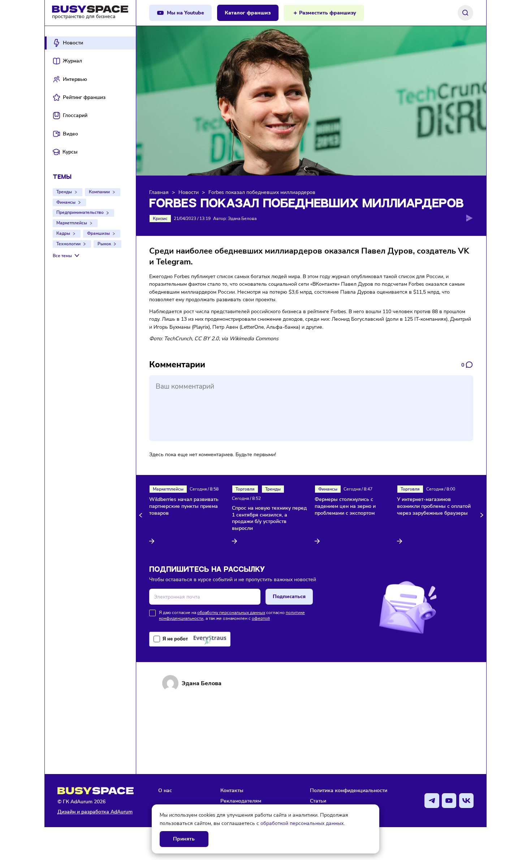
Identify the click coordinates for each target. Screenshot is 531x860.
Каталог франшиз (248, 12)
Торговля (245, 489)
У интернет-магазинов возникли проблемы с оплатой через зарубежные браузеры (434, 506)
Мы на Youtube (185, 12)
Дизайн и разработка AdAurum (95, 811)
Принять (184, 838)
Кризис (160, 218)
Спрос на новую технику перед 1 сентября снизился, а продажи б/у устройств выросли (269, 518)
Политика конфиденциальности (348, 790)
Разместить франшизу (327, 12)
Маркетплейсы (71, 223)
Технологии (68, 244)
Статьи (318, 800)
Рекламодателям (240, 800)
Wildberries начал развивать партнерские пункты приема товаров (184, 506)
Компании (99, 192)
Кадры (63, 233)
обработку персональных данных (231, 612)
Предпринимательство (80, 212)
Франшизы (98, 233)
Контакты (231, 790)
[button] (141, 515)
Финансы (65, 202)
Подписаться (289, 596)
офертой (261, 618)
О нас (165, 790)
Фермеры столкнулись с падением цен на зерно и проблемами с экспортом (345, 506)
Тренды (64, 192)
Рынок (104, 244)
